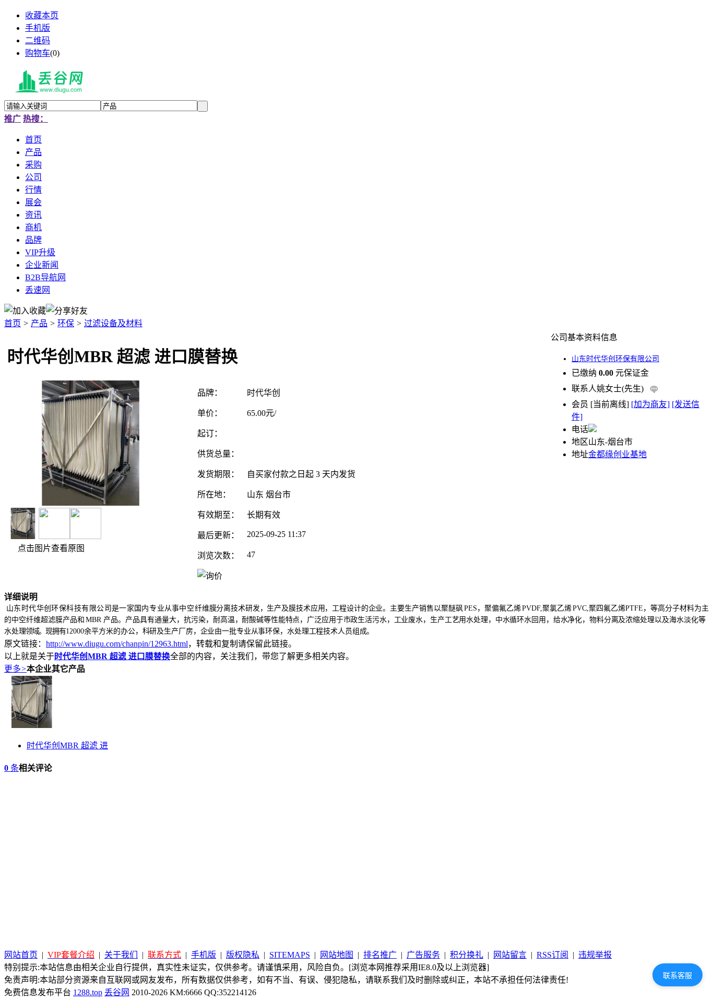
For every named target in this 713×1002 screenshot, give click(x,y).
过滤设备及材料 (113, 323)
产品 (39, 323)
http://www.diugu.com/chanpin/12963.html (117, 643)
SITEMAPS (289, 954)
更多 (15, 668)
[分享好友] (67, 310)
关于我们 (121, 954)
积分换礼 (466, 954)
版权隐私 (242, 954)
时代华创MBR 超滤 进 (67, 745)
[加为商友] (650, 404)
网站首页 (21, 954)
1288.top (87, 992)
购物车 (37, 53)
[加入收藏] (25, 310)
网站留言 (510, 954)
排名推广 (380, 954)
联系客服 (677, 975)
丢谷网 (116, 992)
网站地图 (336, 954)
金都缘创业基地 (617, 454)
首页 (12, 323)
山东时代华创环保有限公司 (615, 359)
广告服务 (423, 954)
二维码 (37, 40)
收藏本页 (41, 15)
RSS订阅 (552, 954)
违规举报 (595, 954)
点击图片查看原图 (50, 548)
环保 (65, 323)
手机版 (37, 27)
